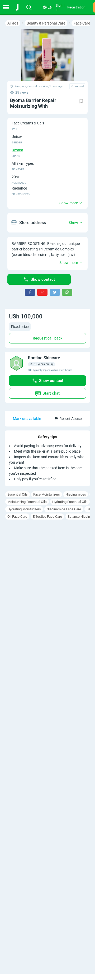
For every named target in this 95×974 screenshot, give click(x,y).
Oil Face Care (17, 517)
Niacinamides (75, 494)
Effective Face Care (47, 517)
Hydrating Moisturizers (24, 509)
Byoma (17, 150)
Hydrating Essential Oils (70, 502)
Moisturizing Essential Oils (27, 502)
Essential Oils (17, 494)
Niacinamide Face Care (63, 509)
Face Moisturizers (46, 494)
